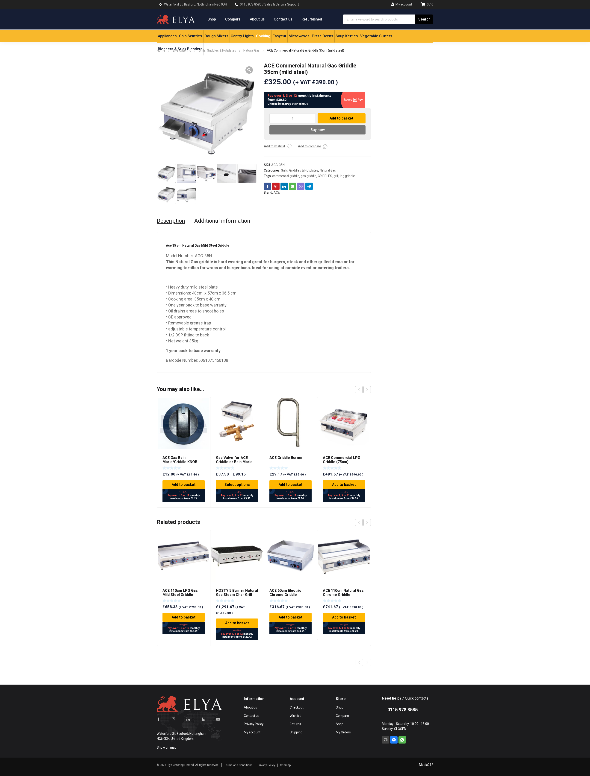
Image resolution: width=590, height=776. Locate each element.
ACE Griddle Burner (286, 458)
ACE (277, 192)
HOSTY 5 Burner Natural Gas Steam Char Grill (237, 593)
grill (336, 176)
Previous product (359, 662)
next (367, 389)
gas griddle (308, 176)
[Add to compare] (325, 146)
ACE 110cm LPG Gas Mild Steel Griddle (180, 593)
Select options (237, 484)
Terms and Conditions (238, 765)
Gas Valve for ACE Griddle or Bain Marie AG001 (234, 462)
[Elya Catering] (176, 19)
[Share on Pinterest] (276, 186)
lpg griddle (347, 176)
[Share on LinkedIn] (284, 186)
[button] (249, 70)
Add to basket (341, 118)
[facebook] (158, 719)
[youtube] (218, 719)
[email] (385, 740)
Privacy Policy (266, 765)
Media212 (426, 764)
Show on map (166, 747)
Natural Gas (328, 170)
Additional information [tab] (222, 221)
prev (359, 389)
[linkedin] (188, 719)
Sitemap (285, 765)
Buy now (317, 130)
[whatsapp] (402, 740)
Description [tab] (171, 221)
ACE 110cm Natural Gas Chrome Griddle (343, 593)
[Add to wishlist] (289, 146)
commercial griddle (285, 176)
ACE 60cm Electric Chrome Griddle (285, 593)
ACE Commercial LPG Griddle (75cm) (341, 460)
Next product (367, 662)
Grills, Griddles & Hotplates (299, 170)
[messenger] (394, 740)
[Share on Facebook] (267, 186)
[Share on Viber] (300, 186)
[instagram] (173, 719)
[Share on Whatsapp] (292, 186)
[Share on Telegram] (309, 186)
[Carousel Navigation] (363, 389)
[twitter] (203, 719)
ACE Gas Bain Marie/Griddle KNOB (179, 460)
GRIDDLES (325, 176)
